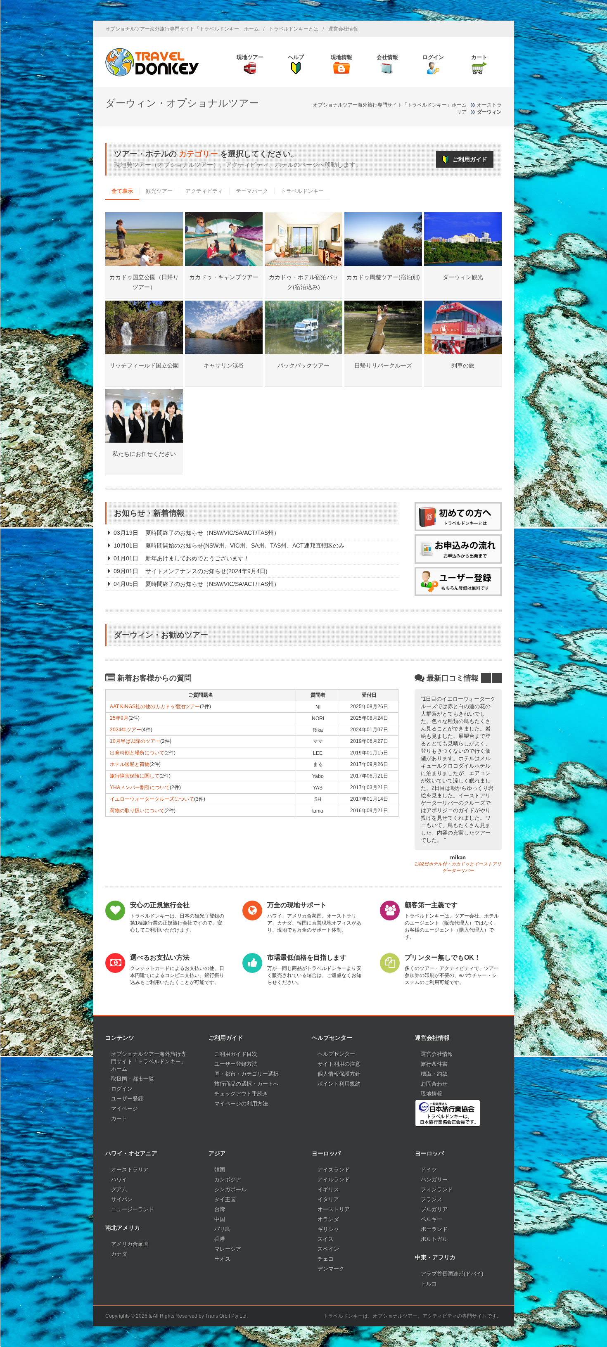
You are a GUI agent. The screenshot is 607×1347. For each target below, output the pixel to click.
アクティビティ (204, 191)
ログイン (122, 1089)
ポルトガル (434, 1239)
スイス (326, 1239)
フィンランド (437, 1189)
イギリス (328, 1189)
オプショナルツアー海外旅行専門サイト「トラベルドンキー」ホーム (182, 29)
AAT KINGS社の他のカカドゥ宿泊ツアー (155, 706)
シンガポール (230, 1189)
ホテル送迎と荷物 (129, 764)
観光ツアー (159, 191)
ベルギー (431, 1219)
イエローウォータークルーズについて (152, 799)
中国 (219, 1219)
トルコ (429, 1284)
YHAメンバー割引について (140, 787)
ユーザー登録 (127, 1099)
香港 (219, 1239)
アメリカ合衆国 (130, 1244)
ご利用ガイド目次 (235, 1054)
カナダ (119, 1254)
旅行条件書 (434, 1064)
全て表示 (122, 191)
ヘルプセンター (336, 1054)
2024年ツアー (125, 730)
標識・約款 (434, 1074)
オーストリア (334, 1209)
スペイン (328, 1249)
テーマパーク (252, 191)
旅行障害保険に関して (134, 776)
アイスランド (334, 1170)
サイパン (122, 1199)
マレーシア (227, 1249)
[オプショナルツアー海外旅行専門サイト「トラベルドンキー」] (152, 62)
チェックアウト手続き (241, 1094)
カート (119, 1118)
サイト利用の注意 (339, 1064)
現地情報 (431, 1094)
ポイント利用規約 (339, 1084)
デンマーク (331, 1269)
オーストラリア (130, 1170)
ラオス (222, 1259)
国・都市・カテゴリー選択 (246, 1074)
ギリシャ (328, 1229)
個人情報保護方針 (339, 1074)
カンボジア (227, 1179)
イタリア (328, 1199)
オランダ (328, 1219)
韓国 (219, 1170)
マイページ (124, 1108)
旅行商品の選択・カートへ (246, 1084)
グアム (119, 1189)
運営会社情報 (343, 29)
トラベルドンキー (302, 191)
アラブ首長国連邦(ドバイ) (452, 1274)
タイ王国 (225, 1199)
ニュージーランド (132, 1209)
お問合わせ (434, 1084)
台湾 (219, 1209)
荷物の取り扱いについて (137, 810)
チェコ (326, 1259)
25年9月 (119, 718)
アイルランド (334, 1179)
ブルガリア (434, 1209)
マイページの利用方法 (241, 1103)
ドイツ (429, 1170)
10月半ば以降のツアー (135, 741)
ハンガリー (434, 1179)
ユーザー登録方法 (235, 1064)
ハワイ (119, 1179)
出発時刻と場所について (137, 753)
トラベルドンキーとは (293, 29)
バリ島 (222, 1229)
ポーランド (434, 1229)
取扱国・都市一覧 (132, 1079)
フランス (431, 1199)
